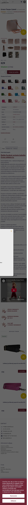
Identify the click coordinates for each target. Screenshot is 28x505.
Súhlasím (13, 501)
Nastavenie (13, 496)
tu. (20, 492)
